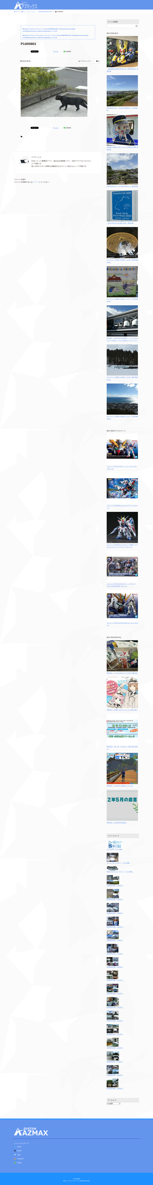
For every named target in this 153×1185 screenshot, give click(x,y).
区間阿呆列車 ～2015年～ (115, 1007)
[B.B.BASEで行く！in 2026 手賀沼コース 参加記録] (122, 90)
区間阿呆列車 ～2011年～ (115, 1061)
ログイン (35, 182)
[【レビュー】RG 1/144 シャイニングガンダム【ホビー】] (122, 449)
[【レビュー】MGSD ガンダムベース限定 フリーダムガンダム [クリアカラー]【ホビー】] (122, 527)
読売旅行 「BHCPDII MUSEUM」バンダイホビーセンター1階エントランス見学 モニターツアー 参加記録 (123, 339)
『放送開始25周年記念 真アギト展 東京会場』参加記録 (122, 70)
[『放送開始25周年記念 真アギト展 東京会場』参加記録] (122, 51)
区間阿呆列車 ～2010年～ (115, 1075)
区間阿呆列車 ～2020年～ (115, 940)
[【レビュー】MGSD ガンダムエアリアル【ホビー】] (122, 488)
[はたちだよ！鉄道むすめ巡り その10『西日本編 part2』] (122, 242)
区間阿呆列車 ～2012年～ (115, 1048)
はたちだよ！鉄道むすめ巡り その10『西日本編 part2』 (122, 261)
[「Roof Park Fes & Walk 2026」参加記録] (122, 205)
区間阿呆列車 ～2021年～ (115, 927)
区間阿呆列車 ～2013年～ (115, 1034)
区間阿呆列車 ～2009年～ (115, 1088)
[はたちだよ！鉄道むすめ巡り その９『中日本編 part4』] (122, 281)
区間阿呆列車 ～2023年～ (115, 899)
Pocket (55, 52)
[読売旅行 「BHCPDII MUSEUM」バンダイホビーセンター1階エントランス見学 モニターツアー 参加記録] (122, 320)
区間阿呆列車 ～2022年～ (115, 913)
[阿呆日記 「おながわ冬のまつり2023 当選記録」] (122, 655)
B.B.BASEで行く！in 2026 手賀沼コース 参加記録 (122, 109)
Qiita (18, 1155)
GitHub (19, 1151)
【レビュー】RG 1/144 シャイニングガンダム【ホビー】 (122, 467)
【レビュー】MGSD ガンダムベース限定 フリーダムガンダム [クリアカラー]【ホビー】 (122, 546)
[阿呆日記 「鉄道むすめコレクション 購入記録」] (122, 692)
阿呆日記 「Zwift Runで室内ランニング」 (120, 786)
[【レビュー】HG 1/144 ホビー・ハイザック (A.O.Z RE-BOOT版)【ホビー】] (122, 566)
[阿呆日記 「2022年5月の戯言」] (122, 805)
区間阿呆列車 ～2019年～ (115, 954)
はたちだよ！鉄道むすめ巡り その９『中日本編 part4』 (122, 300)
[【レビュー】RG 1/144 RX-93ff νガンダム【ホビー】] (122, 605)
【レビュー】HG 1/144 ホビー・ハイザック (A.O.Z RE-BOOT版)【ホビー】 (121, 585)
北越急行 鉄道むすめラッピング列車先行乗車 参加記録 (122, 148)
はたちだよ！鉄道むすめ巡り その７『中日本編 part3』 (122, 417)
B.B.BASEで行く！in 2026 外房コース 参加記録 (122, 186)
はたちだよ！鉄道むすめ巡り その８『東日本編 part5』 (122, 378)
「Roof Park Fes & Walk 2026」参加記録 (120, 223)
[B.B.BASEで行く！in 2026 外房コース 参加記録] (122, 169)
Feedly (19, 1163)
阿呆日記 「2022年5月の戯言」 (117, 822)
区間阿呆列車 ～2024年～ (115, 885)
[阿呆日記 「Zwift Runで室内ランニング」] (122, 768)
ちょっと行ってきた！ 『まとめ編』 (118, 863)
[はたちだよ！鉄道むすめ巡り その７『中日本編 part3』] (122, 399)
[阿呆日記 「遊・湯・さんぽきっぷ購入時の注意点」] (122, 729)
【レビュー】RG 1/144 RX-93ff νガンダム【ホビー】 (123, 624)
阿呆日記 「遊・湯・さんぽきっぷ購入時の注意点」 (122, 748)
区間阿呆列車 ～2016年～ (115, 993)
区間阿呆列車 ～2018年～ (115, 967)
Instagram (20, 1158)
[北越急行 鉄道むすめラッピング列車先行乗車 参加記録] (122, 129)
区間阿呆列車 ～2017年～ (115, 980)
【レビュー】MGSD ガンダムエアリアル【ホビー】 (122, 507)
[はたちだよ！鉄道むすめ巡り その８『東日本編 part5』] (122, 360)
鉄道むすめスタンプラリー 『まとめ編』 (120, 871)
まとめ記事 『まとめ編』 (115, 849)
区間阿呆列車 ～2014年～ (115, 1021)
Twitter (19, 1147)
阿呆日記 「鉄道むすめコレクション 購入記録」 (122, 710)
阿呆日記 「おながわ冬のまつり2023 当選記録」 (123, 673)
